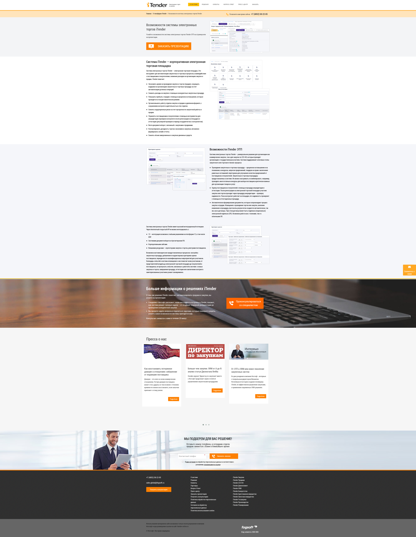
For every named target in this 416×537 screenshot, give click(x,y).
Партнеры (194, 485)
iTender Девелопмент (240, 485)
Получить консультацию (158, 489)
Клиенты (216, 4)
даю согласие (191, 462)
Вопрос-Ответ (229, 4)
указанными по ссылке (212, 464)
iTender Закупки (238, 477)
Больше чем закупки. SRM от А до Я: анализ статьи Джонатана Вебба (205, 370)
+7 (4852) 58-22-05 (153, 477)
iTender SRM (237, 488)
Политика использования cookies (202, 510)
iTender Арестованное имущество (245, 494)
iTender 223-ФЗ (238, 483)
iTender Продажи (239, 480)
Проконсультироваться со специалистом (248, 303)
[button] (203, 425)
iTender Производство (240, 502)
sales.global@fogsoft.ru (155, 482)
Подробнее (173, 399)
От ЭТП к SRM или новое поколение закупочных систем (247, 370)
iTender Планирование (241, 505)
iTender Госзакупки (239, 499)
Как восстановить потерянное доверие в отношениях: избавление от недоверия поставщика (160, 371)
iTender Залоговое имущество (243, 496)
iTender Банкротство (240, 491)
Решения (205, 4)
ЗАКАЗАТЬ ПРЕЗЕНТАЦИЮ (173, 46)
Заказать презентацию (199, 494)
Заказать (255, 4)
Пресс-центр (243, 4)
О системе (193, 4)
